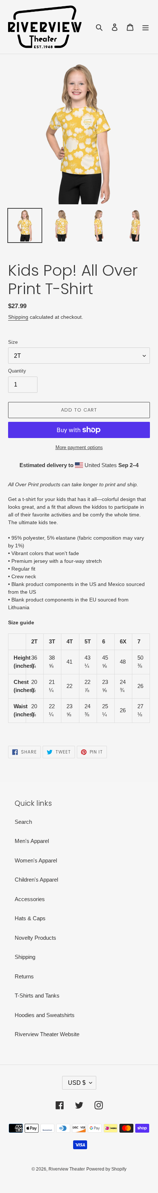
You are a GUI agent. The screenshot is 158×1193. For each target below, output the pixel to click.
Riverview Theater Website (47, 1034)
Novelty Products (35, 938)
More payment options (79, 447)
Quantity (17, 371)
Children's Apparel (36, 879)
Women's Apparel (36, 860)
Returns (24, 976)
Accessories (30, 899)
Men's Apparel (32, 841)
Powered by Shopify (106, 1169)
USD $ (77, 1083)
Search (23, 822)
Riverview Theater (67, 1169)
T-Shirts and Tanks (37, 995)
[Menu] (145, 27)
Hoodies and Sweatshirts (45, 1015)
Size (13, 342)
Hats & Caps (30, 918)
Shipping (18, 317)
